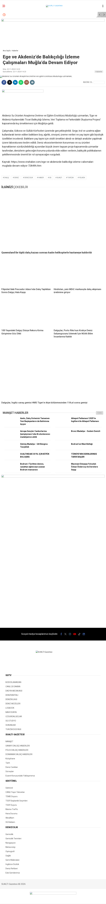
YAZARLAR (8, 56)
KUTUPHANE (9, 51)
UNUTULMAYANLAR (12, 62)
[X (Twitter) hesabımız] (24, 899)
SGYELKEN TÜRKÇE (12, 34)
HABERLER (8, 23)
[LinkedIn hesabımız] (72, 899)
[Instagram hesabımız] (36, 899)
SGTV (6, 28)
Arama (80, 13)
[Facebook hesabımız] (12, 899)
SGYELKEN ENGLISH (12, 40)
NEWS (6, 45)
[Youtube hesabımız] (48, 899)
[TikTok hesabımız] (60, 899)
